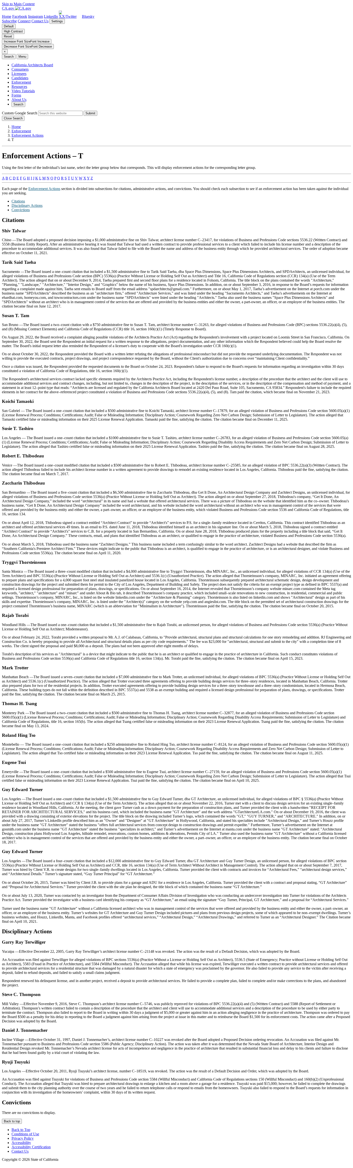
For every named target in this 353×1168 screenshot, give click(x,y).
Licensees (19, 74)
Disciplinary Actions (27, 205)
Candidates (20, 78)
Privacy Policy (23, 1138)
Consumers (20, 69)
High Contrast (13, 31)
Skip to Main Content (18, 4)
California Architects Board (32, 65)
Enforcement (21, 82)
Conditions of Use (25, 1134)
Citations (18, 201)
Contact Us (40, 21)
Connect (24, 21)
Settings (57, 21)
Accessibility (21, 1143)
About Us (19, 100)
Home (16, 127)
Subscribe (9, 21)
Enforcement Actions (27, 135)
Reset (8, 36)
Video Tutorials (23, 91)
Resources (19, 87)
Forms (16, 95)
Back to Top (21, 1130)
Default (9, 26)
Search (18, 104)
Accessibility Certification (31, 1147)
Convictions (21, 210)
